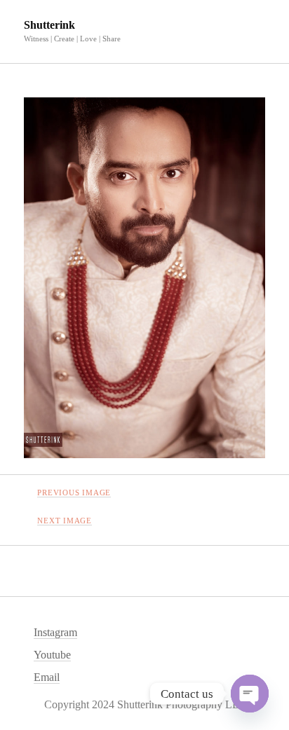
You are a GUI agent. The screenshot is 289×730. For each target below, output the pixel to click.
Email (47, 677)
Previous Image (74, 492)
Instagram (55, 632)
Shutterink (49, 25)
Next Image (64, 520)
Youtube (52, 655)
